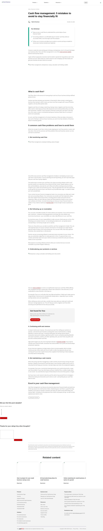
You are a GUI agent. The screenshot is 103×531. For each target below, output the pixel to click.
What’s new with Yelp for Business (24, 500)
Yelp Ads (19, 496)
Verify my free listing (94, 2)
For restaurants (20, 518)
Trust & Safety (43, 514)
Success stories (44, 510)
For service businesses (22, 516)
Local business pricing (21, 502)
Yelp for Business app (77, 513)
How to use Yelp (44, 506)
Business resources (45, 508)
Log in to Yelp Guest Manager (47, 498)
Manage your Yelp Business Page (48, 496)
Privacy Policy (75, 528)
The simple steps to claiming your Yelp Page (73, 494)
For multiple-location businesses (24, 520)
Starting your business (33, 397)
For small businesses (21, 514)
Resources (33, 9)
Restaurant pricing (21, 504)
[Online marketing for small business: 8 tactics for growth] (75, 469)
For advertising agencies (22, 522)
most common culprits (65, 52)
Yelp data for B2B (20, 508)
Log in (86, 2)
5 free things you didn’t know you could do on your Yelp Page (74, 497)
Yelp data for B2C (20, 506)
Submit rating (3, 418)
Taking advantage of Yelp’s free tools (72, 499)
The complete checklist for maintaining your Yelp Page (74, 506)
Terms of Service (83, 528)
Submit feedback (18, 439)
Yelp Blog (43, 516)
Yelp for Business (35, 22)
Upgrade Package (21, 498)
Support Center (44, 512)
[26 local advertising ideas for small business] (51, 469)
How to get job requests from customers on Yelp (74, 501)
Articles (37, 9)
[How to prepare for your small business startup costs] (28, 469)
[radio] (52, 409)
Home (29, 9)
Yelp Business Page (21, 494)
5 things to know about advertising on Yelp (73, 503)
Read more (19, 483)
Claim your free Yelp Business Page (48, 494)
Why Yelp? (43, 504)
